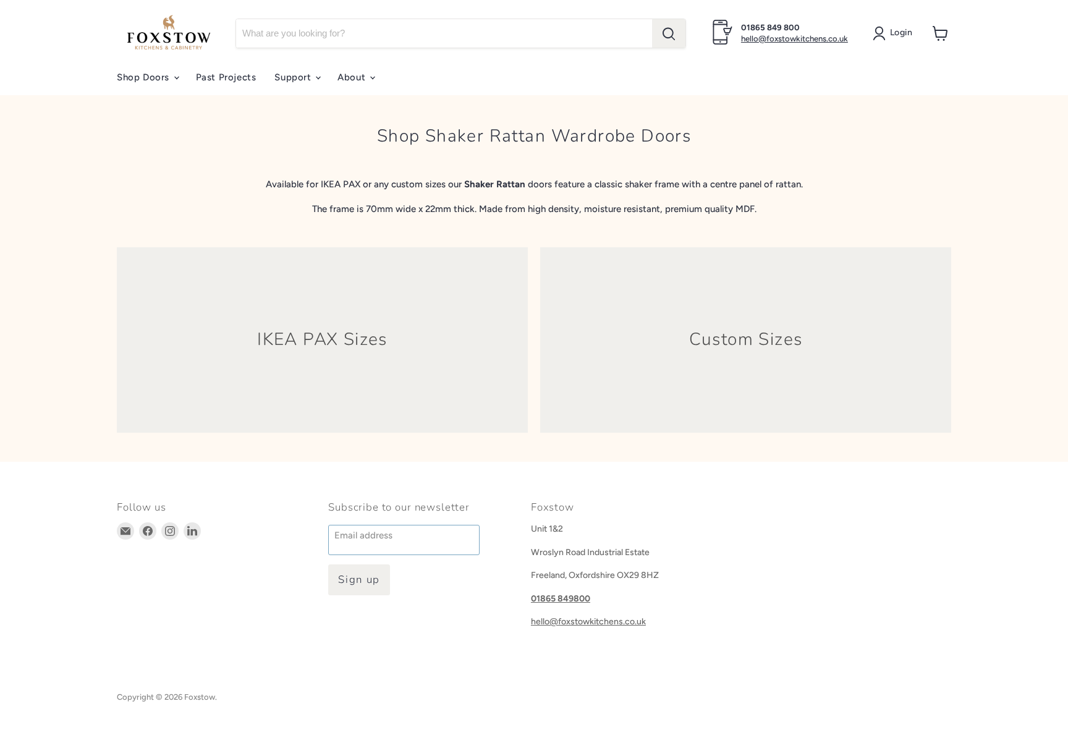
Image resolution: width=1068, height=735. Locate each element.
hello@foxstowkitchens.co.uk (794, 38)
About (352, 77)
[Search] (668, 33)
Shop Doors (144, 77)
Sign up (359, 579)
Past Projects (226, 77)
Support (294, 77)
